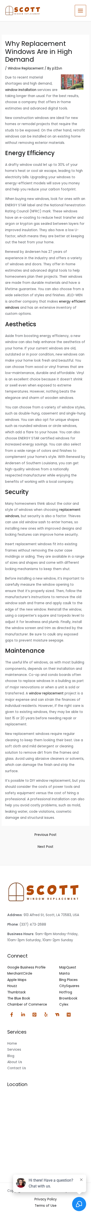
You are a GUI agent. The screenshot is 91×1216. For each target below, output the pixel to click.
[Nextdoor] (57, 1014)
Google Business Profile (26, 967)
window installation (20, 90)
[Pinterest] (34, 1014)
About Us (14, 1062)
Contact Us (16, 1068)
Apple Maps (16, 980)
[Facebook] (11, 1014)
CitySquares (69, 986)
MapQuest (67, 967)
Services (14, 1049)
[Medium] (68, 1014)
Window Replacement (26, 68)
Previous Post (45, 834)
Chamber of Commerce (27, 1004)
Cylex (63, 1004)
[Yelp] (45, 1014)
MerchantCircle (19, 973)
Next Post (45, 846)
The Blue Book (18, 998)
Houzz (12, 986)
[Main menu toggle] (80, 11)
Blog (10, 1056)
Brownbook (68, 998)
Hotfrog (65, 992)
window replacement (46, 693)
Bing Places (68, 980)
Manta (64, 973)
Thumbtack (16, 992)
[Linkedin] (23, 1014)
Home (12, 1043)
